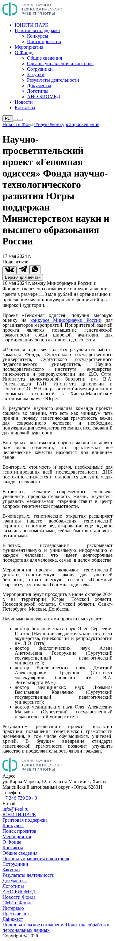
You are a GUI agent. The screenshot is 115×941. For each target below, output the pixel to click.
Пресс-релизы (17, 913)
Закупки (35, 74)
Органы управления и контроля (60, 63)
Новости (24, 102)
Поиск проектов (44, 41)
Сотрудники (40, 69)
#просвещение (84, 124)
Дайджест (12, 919)
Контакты (25, 107)
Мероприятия (29, 47)
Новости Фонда (19, 124)
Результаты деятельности (53, 80)
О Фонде (24, 52)
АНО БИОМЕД (43, 96)
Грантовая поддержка (37, 30)
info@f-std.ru (15, 809)
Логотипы (37, 91)
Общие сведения (44, 58)
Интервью (13, 908)
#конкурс (59, 124)
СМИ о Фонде (17, 902)
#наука (43, 124)
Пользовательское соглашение (34, 924)
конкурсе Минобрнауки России (66, 320)
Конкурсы (37, 36)
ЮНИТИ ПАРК (31, 25)
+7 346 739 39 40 (19, 798)
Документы (39, 85)
